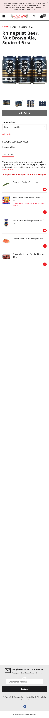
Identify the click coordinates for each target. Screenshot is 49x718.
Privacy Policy (42, 697)
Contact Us (30, 697)
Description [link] (8, 154)
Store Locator (18, 697)
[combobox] (24, 127)
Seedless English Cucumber (25, 182)
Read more (7, 169)
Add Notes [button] (7, 134)
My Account (6, 697)
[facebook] (24, 706)
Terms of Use (25, 700)
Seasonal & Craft (27, 26)
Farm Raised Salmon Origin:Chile (28, 238)
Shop (14, 26)
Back (6, 26)
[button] (6, 102)
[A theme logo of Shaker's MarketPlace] (20, 16)
